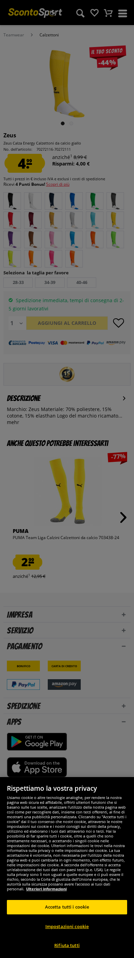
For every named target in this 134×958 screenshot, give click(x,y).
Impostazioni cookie (67, 926)
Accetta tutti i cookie (67, 907)
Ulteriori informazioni (46, 888)
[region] (67, 867)
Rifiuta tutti (67, 945)
